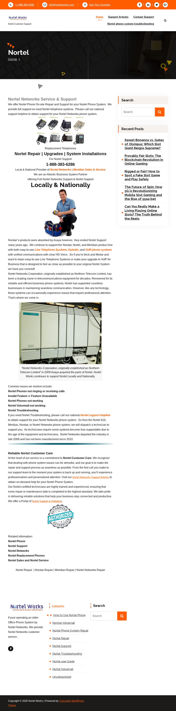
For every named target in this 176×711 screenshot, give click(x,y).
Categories (58, 606)
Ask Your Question (99, 4)
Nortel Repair (60, 638)
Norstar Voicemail (63, 623)
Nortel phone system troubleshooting (130, 23)
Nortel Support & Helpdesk (47, 501)
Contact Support (143, 16)
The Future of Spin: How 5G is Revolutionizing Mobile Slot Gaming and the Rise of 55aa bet (143, 193)
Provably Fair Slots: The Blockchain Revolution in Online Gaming (144, 160)
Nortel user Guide (63, 661)
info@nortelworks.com (61, 4)
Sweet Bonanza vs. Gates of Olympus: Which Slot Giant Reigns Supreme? (144, 144)
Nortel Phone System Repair (68, 630)
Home (99, 16)
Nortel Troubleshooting (67, 653)
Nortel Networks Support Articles (90, 477)
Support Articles (118, 16)
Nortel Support (61, 646)
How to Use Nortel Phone (69, 615)
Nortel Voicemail (62, 669)
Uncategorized (61, 676)
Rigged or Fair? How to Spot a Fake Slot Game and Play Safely (142, 175)
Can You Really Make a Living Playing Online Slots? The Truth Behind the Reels (143, 212)
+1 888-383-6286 (24, 4)
